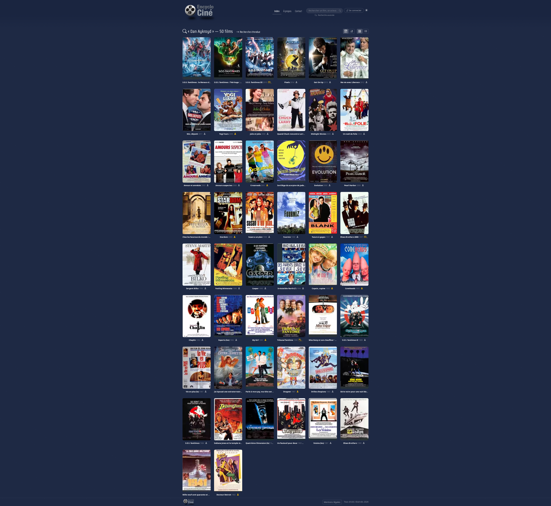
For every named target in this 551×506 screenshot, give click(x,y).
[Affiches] (359, 31)
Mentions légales (332, 502)
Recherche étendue (249, 32)
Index (277, 11)
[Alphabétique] (352, 31)
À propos (287, 11)
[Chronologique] (346, 31)
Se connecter (354, 10)
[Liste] (365, 31)
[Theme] (366, 10)
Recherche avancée (326, 15)
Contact (298, 11)
